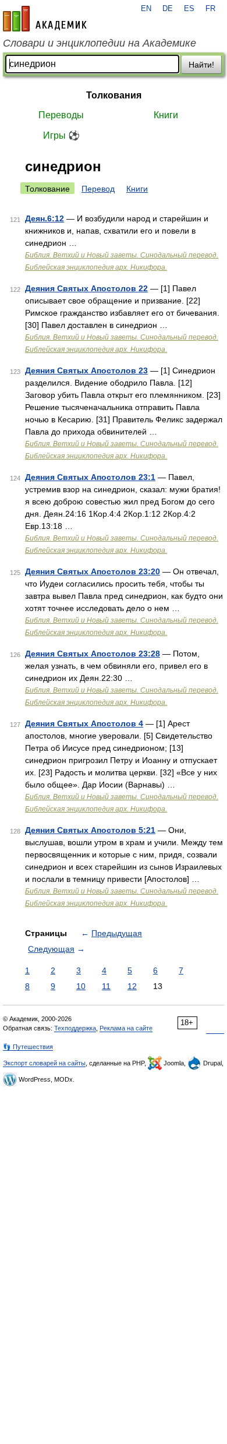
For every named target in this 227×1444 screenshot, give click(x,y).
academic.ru (45, 18)
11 (106, 986)
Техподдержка (75, 1028)
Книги (166, 115)
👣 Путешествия (28, 1046)
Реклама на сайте (126, 1028)
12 (132, 986)
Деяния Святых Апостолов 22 (86, 288)
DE (167, 9)
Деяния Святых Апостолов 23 (86, 370)
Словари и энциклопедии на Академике (99, 43)
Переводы (61, 115)
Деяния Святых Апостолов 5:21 (90, 830)
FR (210, 9)
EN (146, 9)
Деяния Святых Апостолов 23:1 (90, 477)
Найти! (201, 64)
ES (189, 9)
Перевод (98, 188)
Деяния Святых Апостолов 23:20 (92, 571)
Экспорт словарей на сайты (44, 1063)
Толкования (113, 95)
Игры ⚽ (61, 135)
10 (81, 986)
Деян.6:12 (44, 218)
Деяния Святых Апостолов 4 (84, 723)
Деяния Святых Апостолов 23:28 (92, 653)
